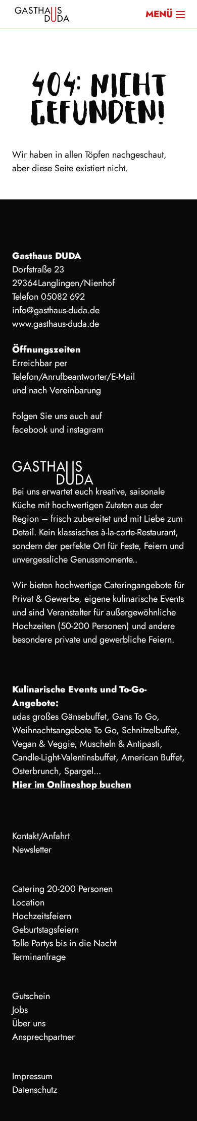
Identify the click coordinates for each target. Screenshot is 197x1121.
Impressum (32, 1076)
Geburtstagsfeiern (45, 929)
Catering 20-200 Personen (62, 888)
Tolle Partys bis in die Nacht (64, 943)
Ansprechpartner (43, 1036)
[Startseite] (42, 14)
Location (28, 902)
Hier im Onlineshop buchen (71, 784)
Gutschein (31, 996)
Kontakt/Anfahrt (41, 836)
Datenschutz (34, 1089)
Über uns (28, 1023)
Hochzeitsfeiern (41, 916)
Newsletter (32, 849)
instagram (85, 429)
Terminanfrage (39, 956)
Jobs (20, 1009)
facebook (29, 429)
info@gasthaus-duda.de (56, 310)
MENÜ (159, 14)
